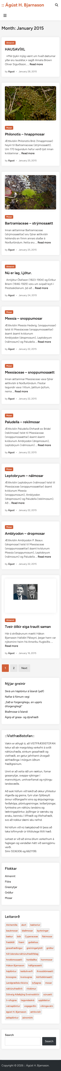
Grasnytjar (11, 887)
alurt (23, 924)
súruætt (47, 994)
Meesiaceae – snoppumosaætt (30, 372)
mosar (48, 982)
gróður (50, 948)
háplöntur (11, 971)
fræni (21, 942)
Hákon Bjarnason (15, 965)
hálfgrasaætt (35, 965)
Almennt (10, 43)
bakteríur (35, 924)
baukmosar (12, 930)
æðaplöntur (12, 1017)
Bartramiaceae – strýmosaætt (29, 223)
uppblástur (44, 1000)
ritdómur (31, 988)
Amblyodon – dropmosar (25, 533)
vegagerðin (30, 1006)
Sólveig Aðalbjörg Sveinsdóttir (22, 994)
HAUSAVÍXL (15, 49)
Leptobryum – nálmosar (24, 475)
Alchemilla (11, 924)
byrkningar (42, 930)
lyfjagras (36, 982)
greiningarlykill (34, 948)
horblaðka (31, 959)
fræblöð (10, 942)
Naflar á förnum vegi (17, 696)
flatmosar (47, 936)
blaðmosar (27, 930)
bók (19, 936)
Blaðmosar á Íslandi (16, 711)
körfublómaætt (44, 977)
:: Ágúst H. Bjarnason (23, 5)
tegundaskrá (27, 1000)
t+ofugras (11, 1000)
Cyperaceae (31, 936)
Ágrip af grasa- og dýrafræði (21, 717)
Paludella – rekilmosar (22, 422)
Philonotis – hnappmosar (25, 134)
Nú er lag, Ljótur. (18, 273)
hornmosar (46, 959)
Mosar (9, 128)
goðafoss (33, 942)
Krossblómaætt (45, 971)
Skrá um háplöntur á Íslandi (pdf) (24, 691)
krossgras (11, 977)
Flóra (8, 881)
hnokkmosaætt (14, 959)
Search (9, 1035)
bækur (9, 936)
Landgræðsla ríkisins (17, 982)
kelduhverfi (27, 971)
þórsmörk (28, 1017)
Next (24, 668)
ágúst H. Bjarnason (16, 1011)
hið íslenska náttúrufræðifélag (22, 953)
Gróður (9, 892)
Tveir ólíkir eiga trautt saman (28, 626)
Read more (36, 64)
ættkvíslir (35, 1011)
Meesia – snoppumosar (23, 318)
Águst (11, 71)
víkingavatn (46, 1006)
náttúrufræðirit (14, 988)
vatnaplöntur (13, 1006)
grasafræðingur (14, 948)
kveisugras (26, 977)
